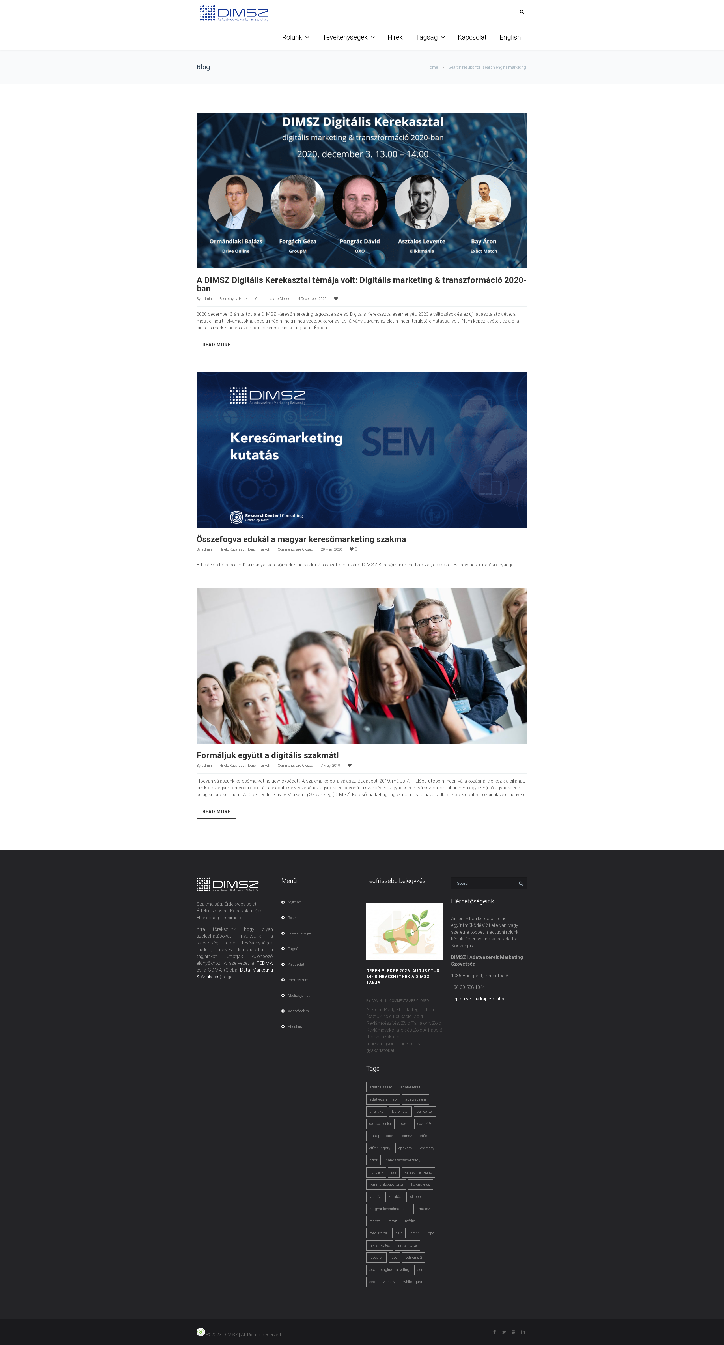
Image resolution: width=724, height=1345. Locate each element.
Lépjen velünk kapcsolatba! (479, 999)
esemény (427, 1148)
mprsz (374, 1221)
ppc (431, 1233)
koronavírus (420, 1184)
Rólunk (292, 37)
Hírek (395, 37)
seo (372, 1282)
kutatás (395, 1196)
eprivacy (405, 1148)
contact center (380, 1123)
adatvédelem (415, 1099)
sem (420, 1269)
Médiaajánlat (299, 995)
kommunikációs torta (386, 1184)
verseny (389, 1282)
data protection (381, 1136)
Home (432, 67)
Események (228, 298)
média (410, 1221)
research (376, 1257)
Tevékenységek (345, 37)
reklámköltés (379, 1245)
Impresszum (298, 980)
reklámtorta (407, 1245)
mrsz (392, 1221)
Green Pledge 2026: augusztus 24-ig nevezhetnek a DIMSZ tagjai (402, 976)
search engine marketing (389, 1269)
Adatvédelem (298, 1011)
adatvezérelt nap (383, 1099)
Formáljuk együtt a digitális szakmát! (268, 755)
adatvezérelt (410, 1087)
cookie (404, 1123)
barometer (400, 1111)
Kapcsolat (472, 37)
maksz (424, 1209)
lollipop (415, 1196)
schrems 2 (413, 1257)
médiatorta (378, 1233)
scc (394, 1257)
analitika (376, 1111)
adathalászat (380, 1087)
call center (425, 1111)
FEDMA (264, 963)
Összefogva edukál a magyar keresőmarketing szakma (301, 539)
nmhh (415, 1233)
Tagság (427, 37)
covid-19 (424, 1123)
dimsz (407, 1136)
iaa (394, 1172)
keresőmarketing (418, 1172)
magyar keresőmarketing (390, 1209)
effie (423, 1136)
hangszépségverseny (403, 1160)
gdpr (373, 1160)
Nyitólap (294, 902)
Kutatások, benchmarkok (250, 549)
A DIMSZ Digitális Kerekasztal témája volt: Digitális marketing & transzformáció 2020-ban (362, 284)
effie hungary (379, 1148)
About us (295, 1026)
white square (413, 1282)
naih (398, 1233)
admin (206, 298)
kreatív (374, 1196)
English (510, 37)
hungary (376, 1172)
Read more (216, 344)
